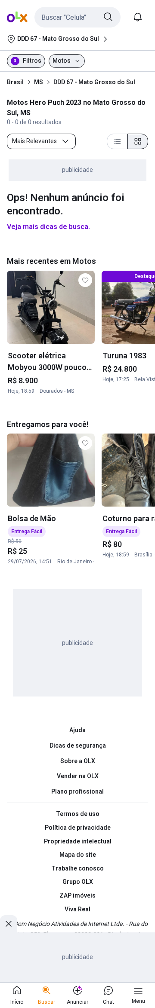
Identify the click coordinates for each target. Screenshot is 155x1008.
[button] (77, 17)
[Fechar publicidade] (8, 923)
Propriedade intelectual (78, 841)
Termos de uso (77, 813)
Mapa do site (77, 854)
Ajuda (77, 730)
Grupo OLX (77, 881)
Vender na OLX (78, 776)
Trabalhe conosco (77, 868)
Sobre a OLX (77, 761)
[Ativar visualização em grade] (137, 141)
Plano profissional (77, 791)
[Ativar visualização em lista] (117, 141)
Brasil (15, 82)
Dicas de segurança (78, 745)
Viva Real (77, 909)
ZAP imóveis (77, 895)
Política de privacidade (78, 827)
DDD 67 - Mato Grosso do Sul (94, 82)
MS (38, 82)
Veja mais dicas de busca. (48, 227)
